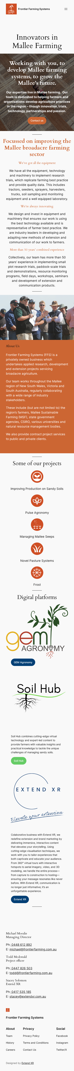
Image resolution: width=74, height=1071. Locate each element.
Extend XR (20, 899)
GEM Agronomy (23, 662)
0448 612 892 (21, 944)
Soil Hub (19, 760)
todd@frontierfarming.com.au (31, 973)
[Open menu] (66, 9)
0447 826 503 (21, 968)
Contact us (37, 120)
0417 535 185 (21, 992)
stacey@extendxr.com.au (28, 996)
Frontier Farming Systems (34, 8)
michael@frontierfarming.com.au (33, 949)
